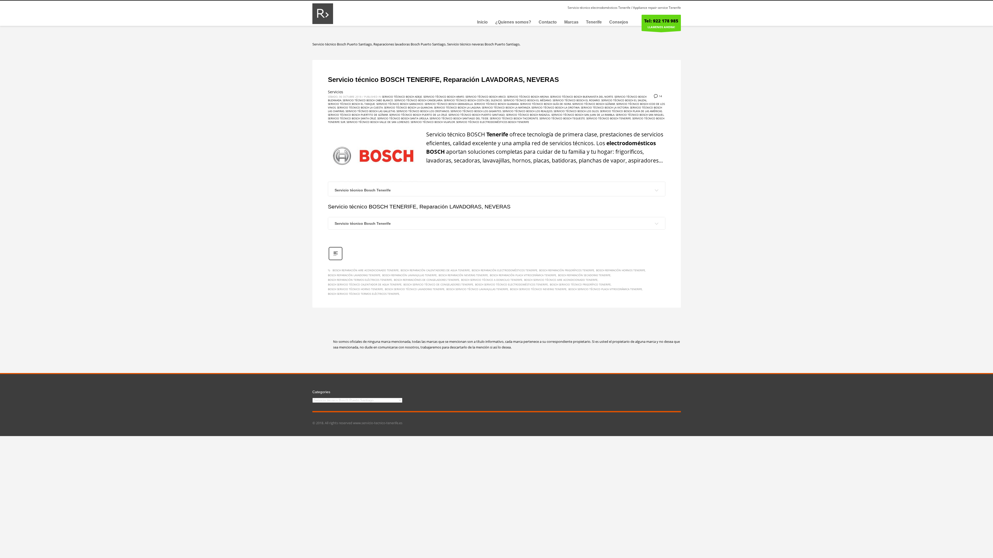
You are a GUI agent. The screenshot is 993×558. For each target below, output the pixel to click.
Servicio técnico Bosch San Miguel (640, 115)
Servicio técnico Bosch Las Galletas (370, 111)
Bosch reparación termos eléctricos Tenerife (360, 280)
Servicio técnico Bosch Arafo (443, 96)
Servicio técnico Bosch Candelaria (418, 100)
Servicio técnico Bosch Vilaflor (433, 122)
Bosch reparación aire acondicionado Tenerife (366, 270)
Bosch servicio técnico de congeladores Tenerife (438, 284)
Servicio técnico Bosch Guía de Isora (545, 104)
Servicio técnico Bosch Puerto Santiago (476, 115)
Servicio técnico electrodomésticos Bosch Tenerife (492, 122)
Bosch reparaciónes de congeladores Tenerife (426, 280)
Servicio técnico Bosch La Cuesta (360, 107)
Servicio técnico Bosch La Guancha (408, 107)
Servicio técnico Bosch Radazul (528, 115)
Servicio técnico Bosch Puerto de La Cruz (418, 115)
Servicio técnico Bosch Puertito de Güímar (358, 115)
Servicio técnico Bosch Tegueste (562, 118)
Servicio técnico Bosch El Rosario (576, 100)
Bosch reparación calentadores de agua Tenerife (435, 270)
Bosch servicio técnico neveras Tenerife (538, 289)
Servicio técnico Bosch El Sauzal (624, 100)
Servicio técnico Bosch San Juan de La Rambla (582, 115)
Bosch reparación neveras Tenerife (463, 275)
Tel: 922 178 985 (661, 21)
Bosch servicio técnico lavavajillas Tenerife (477, 289)
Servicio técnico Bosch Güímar (593, 104)
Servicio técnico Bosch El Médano (527, 100)
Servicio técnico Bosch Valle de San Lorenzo (378, 122)
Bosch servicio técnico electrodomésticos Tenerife (511, 284)
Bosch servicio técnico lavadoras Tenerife (415, 289)
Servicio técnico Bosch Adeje (402, 96)
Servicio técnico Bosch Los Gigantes (475, 111)
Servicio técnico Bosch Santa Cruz (352, 118)
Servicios (335, 91)
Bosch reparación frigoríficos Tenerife (566, 270)
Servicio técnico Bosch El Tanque (351, 104)
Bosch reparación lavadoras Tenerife (354, 275)
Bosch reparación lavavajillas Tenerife (409, 275)
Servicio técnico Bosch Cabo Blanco (368, 100)
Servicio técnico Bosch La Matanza (506, 107)
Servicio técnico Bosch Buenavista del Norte (581, 96)
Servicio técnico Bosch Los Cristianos (422, 111)
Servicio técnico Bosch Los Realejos (527, 111)
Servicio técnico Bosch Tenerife (608, 118)
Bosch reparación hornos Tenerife (620, 270)
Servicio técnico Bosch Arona (528, 96)
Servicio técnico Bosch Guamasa (496, 104)
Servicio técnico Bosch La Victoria (605, 107)
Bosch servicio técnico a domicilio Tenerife (491, 280)
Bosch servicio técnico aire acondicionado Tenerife (561, 280)
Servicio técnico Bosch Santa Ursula (402, 118)
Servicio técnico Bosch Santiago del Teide (459, 118)
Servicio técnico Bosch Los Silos (576, 111)
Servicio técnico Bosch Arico (485, 96)
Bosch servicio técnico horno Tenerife (355, 289)
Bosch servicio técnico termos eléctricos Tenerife (363, 294)
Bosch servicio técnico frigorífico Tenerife (580, 284)
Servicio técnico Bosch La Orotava (555, 107)
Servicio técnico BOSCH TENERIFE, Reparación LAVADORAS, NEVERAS (443, 79)
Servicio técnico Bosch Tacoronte (514, 118)
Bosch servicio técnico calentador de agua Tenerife (365, 284)
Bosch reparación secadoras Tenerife (584, 275)
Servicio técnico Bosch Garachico (399, 104)
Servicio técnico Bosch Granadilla (449, 104)
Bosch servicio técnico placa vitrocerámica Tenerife (605, 289)
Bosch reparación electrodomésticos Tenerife (504, 270)
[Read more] (335, 259)
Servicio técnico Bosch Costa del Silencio (473, 100)
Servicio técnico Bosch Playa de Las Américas (631, 111)
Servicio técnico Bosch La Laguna (457, 107)
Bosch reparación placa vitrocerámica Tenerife (523, 275)
